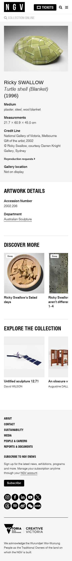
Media (8, 435)
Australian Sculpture (18, 219)
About (8, 418)
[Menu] (66, 7)
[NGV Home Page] (14, 7)
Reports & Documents (18, 446)
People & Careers (15, 441)
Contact (9, 424)
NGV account (29, 473)
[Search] (60, 7)
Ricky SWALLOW (24, 82)
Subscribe (14, 483)
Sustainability (13, 430)
